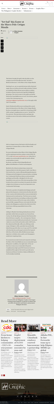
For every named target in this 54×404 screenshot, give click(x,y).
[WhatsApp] (2, 50)
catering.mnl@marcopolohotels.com (16, 100)
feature (8, 311)
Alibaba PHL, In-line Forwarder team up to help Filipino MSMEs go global (46, 342)
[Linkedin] (25, 396)
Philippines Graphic (5, 350)
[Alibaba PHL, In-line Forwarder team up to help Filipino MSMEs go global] (47, 327)
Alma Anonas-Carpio (18, 31)
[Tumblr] (32, 396)
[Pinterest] (2, 47)
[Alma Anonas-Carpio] (11, 32)
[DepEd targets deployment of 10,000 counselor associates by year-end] (20, 327)
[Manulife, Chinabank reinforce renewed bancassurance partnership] (33, 327)
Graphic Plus (3, 333)
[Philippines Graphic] (27, 3)
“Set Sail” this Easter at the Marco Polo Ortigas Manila (22, 309)
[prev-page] (2, 375)
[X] (2, 44)
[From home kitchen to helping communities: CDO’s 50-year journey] (7, 327)
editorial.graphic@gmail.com (29, 393)
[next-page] (4, 375)
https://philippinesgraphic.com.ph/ (21, 298)
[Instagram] (21, 396)
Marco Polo (13, 311)
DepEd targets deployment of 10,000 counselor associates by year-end (20, 342)
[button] (2, 3)
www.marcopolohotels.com (20, 156)
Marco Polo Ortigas (21, 311)
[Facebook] (2, 41)
